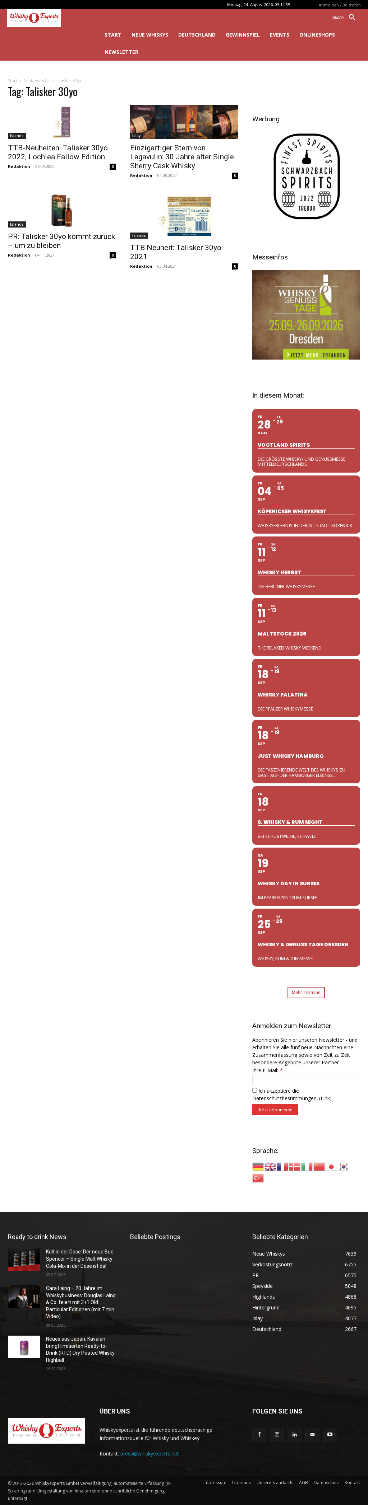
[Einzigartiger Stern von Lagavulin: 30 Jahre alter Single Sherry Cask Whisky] (184, 122)
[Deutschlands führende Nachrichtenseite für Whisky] (45, 18)
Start (12, 81)
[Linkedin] (295, 1435)
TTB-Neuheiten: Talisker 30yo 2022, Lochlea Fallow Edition (58, 152)
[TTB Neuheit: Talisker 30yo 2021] (184, 216)
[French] (283, 1166)
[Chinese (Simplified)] (319, 1166)
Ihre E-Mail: (267, 1070)
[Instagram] (277, 1435)
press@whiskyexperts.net (149, 1453)
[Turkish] (258, 1177)
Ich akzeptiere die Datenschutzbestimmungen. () (292, 1094)
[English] (270, 1166)
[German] (258, 1166)
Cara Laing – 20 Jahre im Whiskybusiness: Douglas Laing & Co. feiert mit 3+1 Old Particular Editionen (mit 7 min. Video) (81, 1302)
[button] (346, 17)
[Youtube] (330, 1435)
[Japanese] (332, 1166)
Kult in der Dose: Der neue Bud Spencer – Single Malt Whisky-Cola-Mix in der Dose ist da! (80, 1259)
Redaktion (19, 166)
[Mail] (312, 1435)
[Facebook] (259, 1435)
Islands (17, 135)
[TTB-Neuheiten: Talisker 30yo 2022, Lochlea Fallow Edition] (62, 122)
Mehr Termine (306, 992)
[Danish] (295, 1166)
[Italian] (307, 1166)
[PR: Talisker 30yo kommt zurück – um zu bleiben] (62, 211)
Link (325, 1098)
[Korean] (344, 1166)
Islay (136, 135)
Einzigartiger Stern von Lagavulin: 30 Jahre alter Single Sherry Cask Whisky (182, 157)
